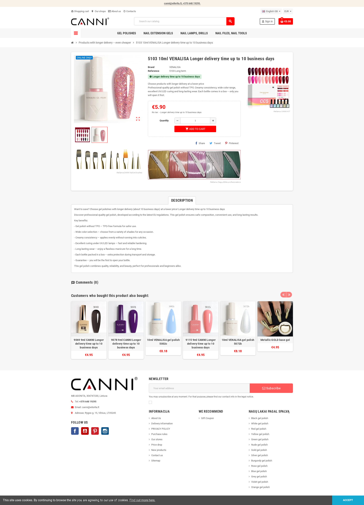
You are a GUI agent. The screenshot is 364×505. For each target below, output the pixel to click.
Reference (153, 70)
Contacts (129, 11)
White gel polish (259, 423)
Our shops (98, 11)
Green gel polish (259, 439)
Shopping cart (80, 11)
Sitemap (155, 460)
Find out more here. (142, 500)
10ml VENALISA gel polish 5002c (163, 341)
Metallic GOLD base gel (275, 339)
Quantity (164, 120)
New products (158, 450)
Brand (151, 67)
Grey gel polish (259, 476)
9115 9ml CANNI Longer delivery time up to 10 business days (201, 343)
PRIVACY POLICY (160, 428)
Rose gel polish (259, 465)
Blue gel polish (259, 471)
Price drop (156, 444)
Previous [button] (283, 294)
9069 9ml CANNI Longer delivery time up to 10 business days (89, 343)
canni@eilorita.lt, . (182, 3)
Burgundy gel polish (261, 460)
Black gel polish (259, 418)
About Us (156, 418)
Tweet (217, 143)
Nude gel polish (259, 444)
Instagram (105, 431)
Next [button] (289, 294)
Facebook (75, 431)
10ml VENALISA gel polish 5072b (238, 341)
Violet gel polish (259, 481)
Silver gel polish (259, 455)
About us (116, 11)
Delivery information (162, 423)
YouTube (85, 431)
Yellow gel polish (260, 434)
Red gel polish (258, 428)
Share (202, 143)
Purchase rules (159, 434)
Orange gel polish (260, 487)
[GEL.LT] (90, 21)
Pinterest (233, 143)
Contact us (157, 455)
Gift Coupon (207, 418)
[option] (88, 330)
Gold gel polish (259, 450)
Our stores (156, 439)
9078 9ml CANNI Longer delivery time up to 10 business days (126, 343)
